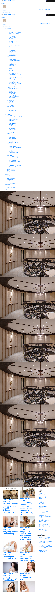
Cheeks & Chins (42, 503)
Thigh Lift (11, 69)
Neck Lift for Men (12, 92)
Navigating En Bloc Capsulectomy (10, 533)
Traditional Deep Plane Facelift (15, 32)
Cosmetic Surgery (8, 28)
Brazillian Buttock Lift (13, 152)
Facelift (40, 510)
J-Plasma (11, 107)
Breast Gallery (10, 155)
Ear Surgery (11, 132)
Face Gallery (9, 115)
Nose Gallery (9, 133)
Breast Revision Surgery (14, 82)
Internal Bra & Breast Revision (15, 83)
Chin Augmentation (13, 128)
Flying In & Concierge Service (13, 183)
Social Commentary (43, 529)
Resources (7, 174)
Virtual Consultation (11, 178)
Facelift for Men (12, 91)
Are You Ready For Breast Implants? (10, 579)
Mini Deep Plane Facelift (14, 33)
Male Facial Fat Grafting (14, 96)
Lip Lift (10, 46)
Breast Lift (11, 78)
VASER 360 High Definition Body (15, 147)
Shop (6, 188)
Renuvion (11, 153)
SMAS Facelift (12, 36)
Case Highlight (42, 502)
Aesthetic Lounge (6, 1)
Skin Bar (3, 3)
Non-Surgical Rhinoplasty (14, 142)
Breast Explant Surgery (13, 75)
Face (8, 29)
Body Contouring (10, 100)
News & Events (10, 176)
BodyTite (11, 101)
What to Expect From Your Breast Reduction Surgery (27, 559)
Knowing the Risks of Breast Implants (27, 578)
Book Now (48, 9)
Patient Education (42, 521)
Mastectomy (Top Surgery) (14, 86)
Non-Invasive (7, 98)
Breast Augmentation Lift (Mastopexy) (17, 159)
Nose (8, 47)
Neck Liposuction (12, 110)
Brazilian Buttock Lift (13, 66)
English (48, 0)
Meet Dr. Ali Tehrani (11, 170)
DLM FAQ (41, 493)
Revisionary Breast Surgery (14, 161)
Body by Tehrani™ (12, 59)
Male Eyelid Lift (12, 93)
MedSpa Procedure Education (45, 516)
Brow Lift (11, 40)
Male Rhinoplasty (12, 95)
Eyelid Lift (11, 42)
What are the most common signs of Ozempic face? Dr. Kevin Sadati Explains (45, 539)
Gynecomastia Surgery (13, 166)
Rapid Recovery (10, 179)
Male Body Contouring (13, 89)
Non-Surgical (41, 519)
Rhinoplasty (11, 49)
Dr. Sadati (41, 507)
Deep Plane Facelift (43, 506)
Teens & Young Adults (43, 530)
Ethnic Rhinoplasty (12, 51)
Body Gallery (9, 143)
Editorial (40, 508)
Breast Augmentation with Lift (15, 74)
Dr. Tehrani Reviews (11, 187)
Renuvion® (11, 104)
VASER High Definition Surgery (15, 165)
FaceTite (10, 109)
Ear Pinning (11, 43)
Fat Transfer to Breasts (13, 84)
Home (24, 481)
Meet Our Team (10, 171)
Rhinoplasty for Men (13, 54)
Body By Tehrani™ (12, 146)
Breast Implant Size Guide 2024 (9, 558)
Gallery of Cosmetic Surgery (9, 0)
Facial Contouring (12, 37)
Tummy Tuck (11, 63)
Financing (9, 180)
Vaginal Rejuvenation (13, 70)
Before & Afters (8, 114)
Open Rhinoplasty (12, 55)
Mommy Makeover (13, 61)
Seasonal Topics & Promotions (45, 526)
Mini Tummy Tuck (12, 64)
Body (8, 56)
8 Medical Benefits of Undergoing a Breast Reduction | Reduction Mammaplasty (10, 508)
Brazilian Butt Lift (42, 497)
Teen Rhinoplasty (12, 52)
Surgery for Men (10, 164)
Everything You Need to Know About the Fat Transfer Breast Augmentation (26, 536)
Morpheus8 (11, 105)
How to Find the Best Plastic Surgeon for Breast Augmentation (45, 550)
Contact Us (7, 189)
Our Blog (8, 175)
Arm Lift (10, 68)
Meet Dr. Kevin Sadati (11, 169)
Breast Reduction (12, 79)
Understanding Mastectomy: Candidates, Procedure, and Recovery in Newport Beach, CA (26, 508)
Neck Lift (11, 38)
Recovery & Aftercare (43, 524)
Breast (8, 72)
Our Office (9, 173)
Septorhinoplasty (12, 50)
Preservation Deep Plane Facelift (15, 31)
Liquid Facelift (42, 512)
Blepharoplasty (42, 494)
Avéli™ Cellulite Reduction (14, 57)
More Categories (40, 534)
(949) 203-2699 (42, 9)
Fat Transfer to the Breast (14, 162)
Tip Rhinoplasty (12, 141)
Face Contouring (10, 106)
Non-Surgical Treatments (44, 520)
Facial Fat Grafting (12, 129)
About (6, 168)
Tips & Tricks (41, 531)
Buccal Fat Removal (13, 41)
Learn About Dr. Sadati (43, 511)
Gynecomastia (12, 97)
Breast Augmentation (13, 73)
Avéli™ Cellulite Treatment (14, 144)
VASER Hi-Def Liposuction (14, 60)
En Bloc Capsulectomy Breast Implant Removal (18, 81)
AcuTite (10, 111)
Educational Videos (11, 182)
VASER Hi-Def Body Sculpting (15, 88)
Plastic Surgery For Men (44, 522)
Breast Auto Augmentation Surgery (16, 77)
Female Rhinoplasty (13, 139)
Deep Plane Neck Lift (13, 125)
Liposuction (11, 65)
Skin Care (41, 528)
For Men (8, 87)
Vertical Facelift (12, 34)
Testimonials (7, 184)
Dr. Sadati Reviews (10, 185)
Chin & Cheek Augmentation (14, 45)
